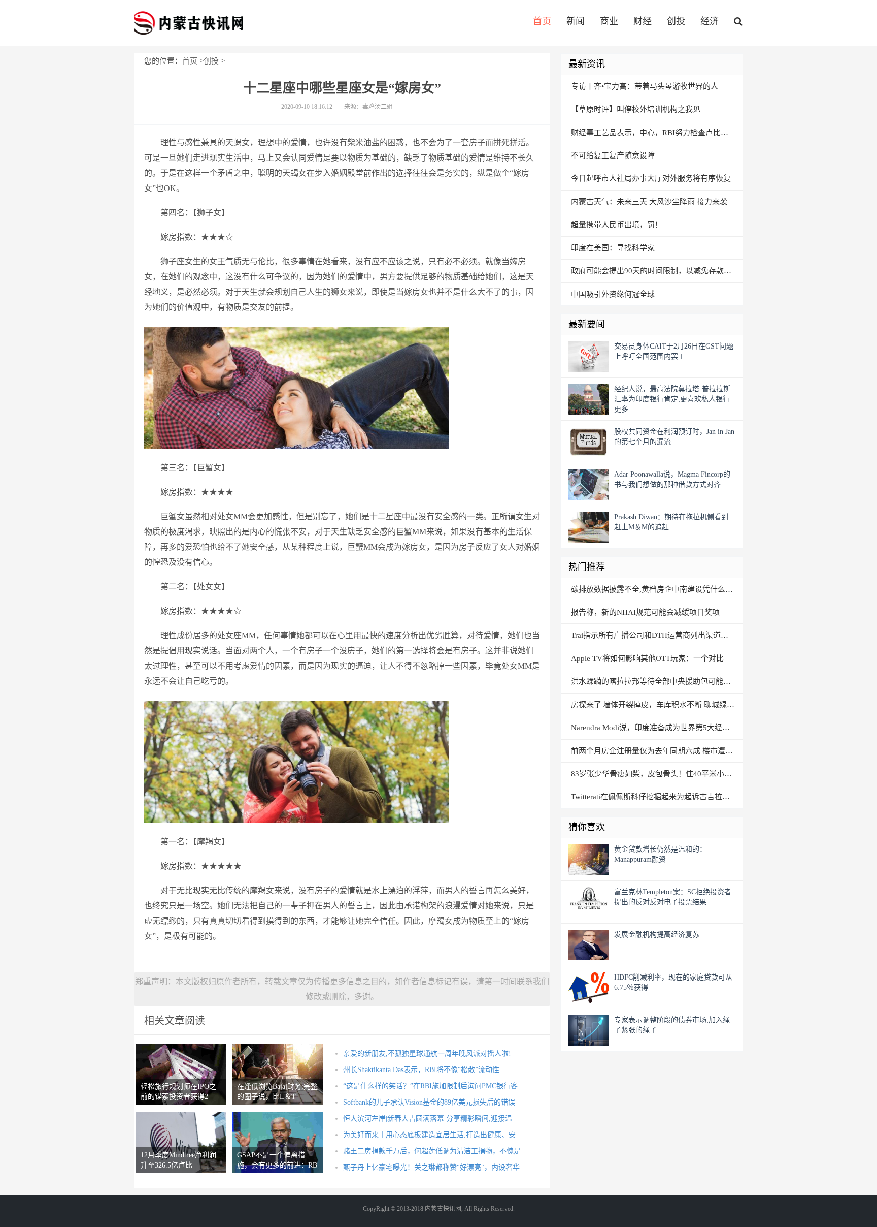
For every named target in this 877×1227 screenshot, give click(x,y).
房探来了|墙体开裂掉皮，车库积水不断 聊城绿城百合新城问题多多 (657, 705)
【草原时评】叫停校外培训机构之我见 (635, 109)
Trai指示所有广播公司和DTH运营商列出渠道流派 (653, 635)
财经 (642, 21)
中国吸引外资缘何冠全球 (613, 294)
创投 (676, 21)
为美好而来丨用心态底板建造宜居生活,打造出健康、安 (429, 1135)
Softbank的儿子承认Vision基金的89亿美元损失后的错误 (429, 1102)
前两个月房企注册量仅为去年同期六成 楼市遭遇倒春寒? (657, 751)
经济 (709, 21)
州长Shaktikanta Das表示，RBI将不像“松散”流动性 (421, 1070)
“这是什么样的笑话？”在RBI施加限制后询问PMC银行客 (430, 1086)
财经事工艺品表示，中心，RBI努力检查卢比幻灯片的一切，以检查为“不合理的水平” (657, 133)
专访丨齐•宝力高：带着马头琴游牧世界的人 (644, 86)
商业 (609, 21)
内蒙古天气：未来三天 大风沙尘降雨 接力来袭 (649, 202)
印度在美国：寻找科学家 (613, 248)
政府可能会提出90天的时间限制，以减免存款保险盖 (657, 271)
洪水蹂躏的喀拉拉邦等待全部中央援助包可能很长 (654, 681)
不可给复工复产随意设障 (613, 155)
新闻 (575, 21)
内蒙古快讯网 (188, 23)
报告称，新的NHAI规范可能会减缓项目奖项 (645, 612)
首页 (542, 21)
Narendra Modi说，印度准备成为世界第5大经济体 (654, 727)
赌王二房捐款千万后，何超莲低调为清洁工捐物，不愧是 (432, 1151)
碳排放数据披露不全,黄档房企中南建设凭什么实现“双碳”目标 (657, 589)
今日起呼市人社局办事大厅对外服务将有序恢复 (651, 178)
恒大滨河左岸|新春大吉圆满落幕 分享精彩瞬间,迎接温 (427, 1118)
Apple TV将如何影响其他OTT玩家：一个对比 (647, 658)
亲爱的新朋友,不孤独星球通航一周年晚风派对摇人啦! (427, 1053)
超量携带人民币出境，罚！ (616, 225)
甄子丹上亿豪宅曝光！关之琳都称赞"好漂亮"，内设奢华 (431, 1167)
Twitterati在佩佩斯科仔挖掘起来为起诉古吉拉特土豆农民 (657, 797)
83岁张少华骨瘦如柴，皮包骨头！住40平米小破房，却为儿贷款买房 (657, 774)
